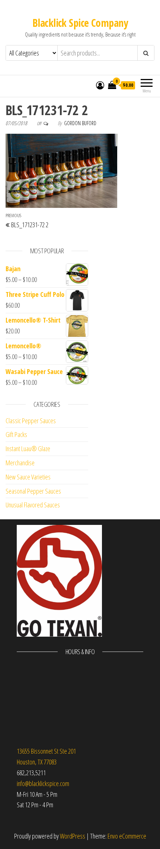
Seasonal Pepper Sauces (33, 491)
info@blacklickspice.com (43, 783)
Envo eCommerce (127, 835)
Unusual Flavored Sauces (33, 504)
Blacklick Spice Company (80, 23)
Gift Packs (16, 434)
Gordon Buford (80, 123)
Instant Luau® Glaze (28, 448)
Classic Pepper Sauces (31, 420)
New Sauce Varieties (28, 476)
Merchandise (20, 462)
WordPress (72, 835)
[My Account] (100, 85)
